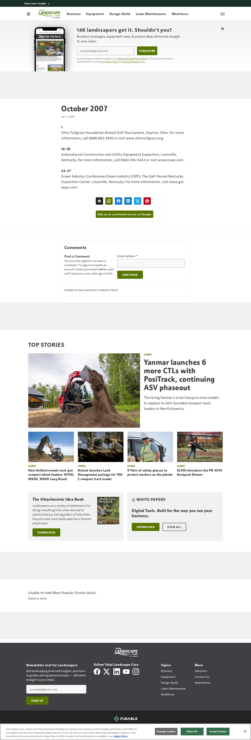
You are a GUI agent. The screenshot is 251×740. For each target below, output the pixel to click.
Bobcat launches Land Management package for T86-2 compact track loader (101, 474)
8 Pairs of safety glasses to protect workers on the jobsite (150, 472)
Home (148, 354)
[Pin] (147, 201)
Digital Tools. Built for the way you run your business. (172, 513)
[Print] (99, 201)
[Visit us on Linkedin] (116, 671)
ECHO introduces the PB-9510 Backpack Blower (199, 472)
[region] (125, 731)
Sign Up (37, 700)
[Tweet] (137, 201)
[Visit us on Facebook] (97, 671)
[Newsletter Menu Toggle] (222, 13)
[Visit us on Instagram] (135, 671)
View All (174, 527)
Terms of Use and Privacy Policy (133, 58)
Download (46, 532)
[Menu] (28, 13)
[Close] (245, 731)
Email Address (127, 256)
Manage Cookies (166, 731)
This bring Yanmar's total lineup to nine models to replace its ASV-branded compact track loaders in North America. (181, 403)
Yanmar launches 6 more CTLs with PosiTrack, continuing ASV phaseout (179, 375)
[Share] (118, 201)
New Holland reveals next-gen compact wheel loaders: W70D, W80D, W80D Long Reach (51, 474)
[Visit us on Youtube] (126, 671)
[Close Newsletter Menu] (222, 28)
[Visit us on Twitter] (106, 671)
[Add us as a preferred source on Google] (109, 201)
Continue (130, 275)
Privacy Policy (112, 61)
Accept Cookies (217, 731)
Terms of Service (131, 61)
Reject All (192, 731)
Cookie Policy (120, 736)
